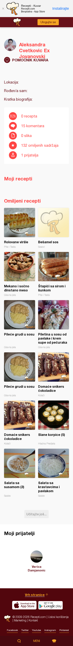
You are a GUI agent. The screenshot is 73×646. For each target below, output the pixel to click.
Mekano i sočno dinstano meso (19, 274)
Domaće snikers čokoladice (53, 374)
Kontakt (33, 620)
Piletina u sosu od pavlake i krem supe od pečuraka (53, 324)
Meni (36, 641)
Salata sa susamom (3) (19, 473)
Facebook (12, 630)
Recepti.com (7, 618)
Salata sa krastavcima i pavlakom (53, 473)
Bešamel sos (53, 228)
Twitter (25, 630)
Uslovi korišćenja (58, 617)
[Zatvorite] (3, 8)
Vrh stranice (35, 595)
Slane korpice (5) (53, 423)
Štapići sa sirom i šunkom (53, 274)
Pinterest (64, 630)
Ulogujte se (48, 22)
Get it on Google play (50, 605)
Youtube (36, 630)
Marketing (20, 620)
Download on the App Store (24, 605)
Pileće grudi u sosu (19, 324)
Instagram (50, 630)
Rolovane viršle (19, 228)
